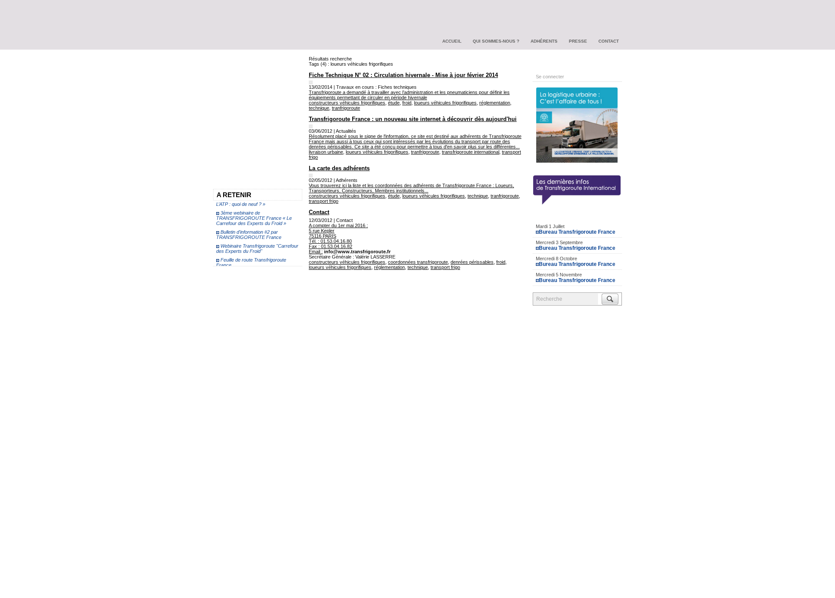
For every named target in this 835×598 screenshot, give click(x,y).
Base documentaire (242, 111)
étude (394, 102)
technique (319, 108)
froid (406, 102)
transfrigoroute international (470, 152)
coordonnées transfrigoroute (418, 262)
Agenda (577, 215)
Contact (608, 41)
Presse (578, 41)
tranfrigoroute (346, 108)
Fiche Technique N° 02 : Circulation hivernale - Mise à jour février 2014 (403, 75)
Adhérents (544, 41)
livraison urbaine (326, 152)
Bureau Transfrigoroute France (577, 232)
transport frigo (323, 201)
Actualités (228, 63)
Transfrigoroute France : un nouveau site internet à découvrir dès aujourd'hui (413, 119)
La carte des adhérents (339, 168)
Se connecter (550, 76)
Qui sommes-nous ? (496, 41)
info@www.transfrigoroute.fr (357, 251)
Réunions (228, 126)
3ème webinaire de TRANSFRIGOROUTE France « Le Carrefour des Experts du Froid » (254, 215)
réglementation (494, 102)
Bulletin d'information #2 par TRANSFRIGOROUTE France (248, 232)
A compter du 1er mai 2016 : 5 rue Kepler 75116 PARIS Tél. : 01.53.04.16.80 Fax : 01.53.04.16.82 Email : (338, 238)
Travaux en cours (239, 79)
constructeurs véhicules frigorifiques (347, 102)
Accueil (451, 41)
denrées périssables (472, 262)
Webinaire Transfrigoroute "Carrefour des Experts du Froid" (257, 246)
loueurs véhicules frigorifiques (445, 102)
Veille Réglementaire (243, 95)
